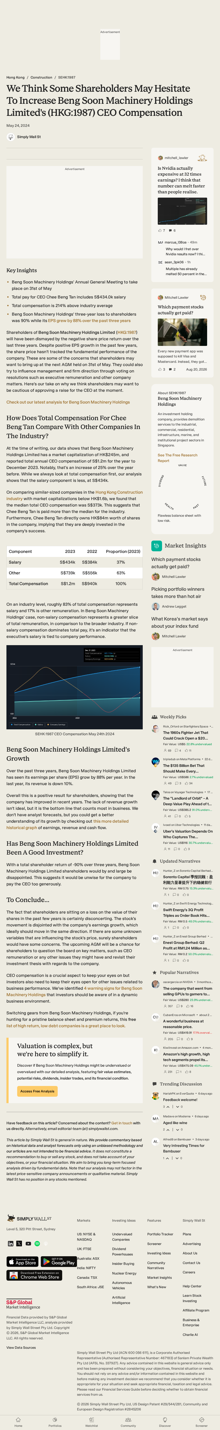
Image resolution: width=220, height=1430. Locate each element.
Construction (41, 77)
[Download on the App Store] (22, 1262)
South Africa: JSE (90, 1287)
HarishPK (169, 1093)
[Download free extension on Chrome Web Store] (34, 1275)
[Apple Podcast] (46, 1244)
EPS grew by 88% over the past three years (89, 320)
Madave (168, 1116)
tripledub (169, 759)
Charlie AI (190, 1335)
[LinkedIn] (10, 1244)
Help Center (192, 1286)
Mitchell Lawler (174, 577)
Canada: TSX (87, 1278)
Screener (154, 1244)
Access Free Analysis (37, 1091)
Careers (189, 1272)
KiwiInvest (170, 1048)
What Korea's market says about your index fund (179, 622)
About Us (190, 1253)
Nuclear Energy (124, 1273)
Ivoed (167, 825)
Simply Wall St (29, 137)
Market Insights (159, 1278)
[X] (19, 1244)
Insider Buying (123, 1264)
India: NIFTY (86, 1268)
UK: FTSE (84, 1249)
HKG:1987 (127, 332)
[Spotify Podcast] (37, 1244)
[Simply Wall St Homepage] (29, 1218)
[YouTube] (28, 1244)
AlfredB (168, 1139)
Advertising (192, 1244)
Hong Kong (15, 77)
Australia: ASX (88, 1259)
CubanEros (170, 1015)
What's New (156, 1287)
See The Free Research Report (177, 458)
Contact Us (191, 1263)
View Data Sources (21, 1348)
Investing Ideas (159, 1253)
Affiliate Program (196, 1310)
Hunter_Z (169, 871)
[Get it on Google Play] (59, 1262)
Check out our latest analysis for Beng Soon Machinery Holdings (68, 402)
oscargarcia (171, 982)
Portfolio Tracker (160, 1234)
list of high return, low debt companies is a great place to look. (66, 1025)
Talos (166, 792)
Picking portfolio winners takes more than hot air (177, 592)
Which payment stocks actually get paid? (176, 563)
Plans (187, 1234)
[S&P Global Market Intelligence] (23, 1304)
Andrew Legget (174, 606)
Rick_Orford (171, 726)
